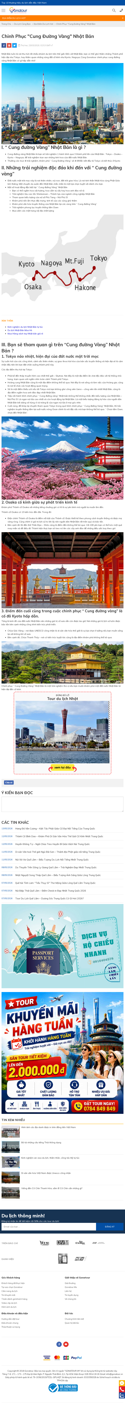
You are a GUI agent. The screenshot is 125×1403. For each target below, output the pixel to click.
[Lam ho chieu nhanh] (62, 946)
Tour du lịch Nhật (62, 698)
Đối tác (69, 1313)
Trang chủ (6, 24)
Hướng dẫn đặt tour (11, 1319)
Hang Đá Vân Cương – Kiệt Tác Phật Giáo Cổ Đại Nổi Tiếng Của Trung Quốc (48, 828)
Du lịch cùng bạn (22, 24)
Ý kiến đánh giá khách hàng (14, 1299)
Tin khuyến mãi (8, 1295)
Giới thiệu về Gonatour (77, 1277)
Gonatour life (71, 1287)
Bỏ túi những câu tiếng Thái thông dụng (41, 1142)
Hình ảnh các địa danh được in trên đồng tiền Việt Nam (48, 1127)
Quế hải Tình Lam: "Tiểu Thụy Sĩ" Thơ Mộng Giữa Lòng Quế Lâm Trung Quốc (48, 882)
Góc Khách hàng (11, 1277)
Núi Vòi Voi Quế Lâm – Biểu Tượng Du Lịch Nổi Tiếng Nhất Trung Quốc (45, 859)
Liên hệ (68, 1291)
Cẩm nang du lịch (10, 1291)
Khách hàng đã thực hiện (13, 1283)
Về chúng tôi (70, 1299)
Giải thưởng (70, 1283)
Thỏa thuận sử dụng (11, 1327)
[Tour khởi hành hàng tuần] (62, 1052)
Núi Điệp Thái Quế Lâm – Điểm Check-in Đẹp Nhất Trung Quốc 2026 (44, 890)
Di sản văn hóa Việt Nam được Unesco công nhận (46, 1173)
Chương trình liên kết (74, 1319)
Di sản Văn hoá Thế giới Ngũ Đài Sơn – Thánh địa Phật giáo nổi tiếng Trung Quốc (51, 851)
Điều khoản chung (10, 1323)
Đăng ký (109, 1226)
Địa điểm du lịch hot (43, 24)
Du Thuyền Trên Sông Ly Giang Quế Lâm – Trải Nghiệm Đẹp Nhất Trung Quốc (49, 867)
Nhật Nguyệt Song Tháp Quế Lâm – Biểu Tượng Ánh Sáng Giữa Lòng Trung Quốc (51, 875)
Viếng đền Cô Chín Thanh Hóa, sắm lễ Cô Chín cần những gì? (51, 1188)
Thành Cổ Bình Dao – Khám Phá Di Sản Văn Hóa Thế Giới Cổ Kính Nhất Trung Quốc (52, 836)
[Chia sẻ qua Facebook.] (9, 782)
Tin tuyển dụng (71, 1295)
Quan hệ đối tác (72, 1323)
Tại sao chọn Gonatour (12, 1287)
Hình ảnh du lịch (9, 1307)
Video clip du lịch (9, 1303)
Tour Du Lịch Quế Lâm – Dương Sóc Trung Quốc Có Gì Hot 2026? (43, 898)
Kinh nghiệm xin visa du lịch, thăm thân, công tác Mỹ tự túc (50, 1157)
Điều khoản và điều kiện (15, 1313)
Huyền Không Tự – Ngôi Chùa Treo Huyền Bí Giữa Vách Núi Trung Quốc (46, 844)
